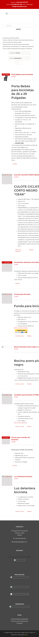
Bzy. (26, 634)
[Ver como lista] (21, 62)
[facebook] (12, 553)
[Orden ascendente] (29, 53)
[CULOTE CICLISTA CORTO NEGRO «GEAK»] (7, 179)
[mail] (26, 553)
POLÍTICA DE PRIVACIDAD (19, 621)
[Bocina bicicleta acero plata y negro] (7, 351)
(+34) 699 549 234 (16, 4)
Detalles (15, 164)
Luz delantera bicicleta (23, 476)
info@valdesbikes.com (19, 6)
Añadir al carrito (19, 336)
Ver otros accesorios (20, 423)
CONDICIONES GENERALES (19, 619)
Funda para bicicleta (22, 294)
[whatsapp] (23, 553)
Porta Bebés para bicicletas (22, 74)
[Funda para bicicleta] (7, 298)
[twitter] (18, 553)
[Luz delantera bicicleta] (7, 480)
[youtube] (20, 553)
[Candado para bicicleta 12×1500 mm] (7, 399)
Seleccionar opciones (18, 250)
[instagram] (15, 553)
